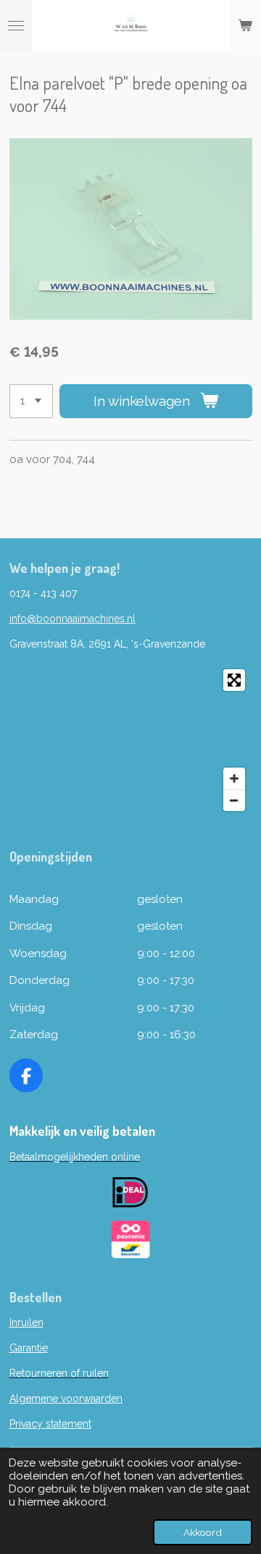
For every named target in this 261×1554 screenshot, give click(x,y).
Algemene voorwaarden (66, 1398)
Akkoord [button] (202, 1532)
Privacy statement (50, 1424)
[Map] (130, 740)
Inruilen (26, 1322)
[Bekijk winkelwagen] (245, 25)
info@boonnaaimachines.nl (72, 618)
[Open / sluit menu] (16, 25)
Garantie (28, 1348)
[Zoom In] (234, 778)
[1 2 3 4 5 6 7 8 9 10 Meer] (31, 401)
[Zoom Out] (234, 800)
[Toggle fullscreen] (234, 680)
